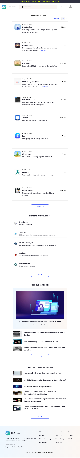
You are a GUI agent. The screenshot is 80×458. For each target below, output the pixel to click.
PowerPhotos (27, 190)
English (8, 447)
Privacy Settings (60, 439)
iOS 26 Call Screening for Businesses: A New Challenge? (45, 380)
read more (43, 50)
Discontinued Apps (45, 439)
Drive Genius (23, 222)
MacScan (22, 253)
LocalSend (26, 172)
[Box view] (63, 18)
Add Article (43, 442)
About (41, 432)
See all (56, 18)
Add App (42, 435)
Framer (25, 136)
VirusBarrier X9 (24, 263)
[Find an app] (20, 7)
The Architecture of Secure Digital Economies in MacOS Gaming (44, 334)
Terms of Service (60, 432)
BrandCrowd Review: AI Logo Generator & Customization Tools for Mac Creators (45, 400)
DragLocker (27, 27)
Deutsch (14, 447)
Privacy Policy (59, 435)
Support (70, 435)
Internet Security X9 (26, 243)
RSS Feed (71, 439)
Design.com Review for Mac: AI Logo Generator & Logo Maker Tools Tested (44, 407)
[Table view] (66, 18)
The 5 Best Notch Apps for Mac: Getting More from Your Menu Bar (44, 349)
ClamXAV (22, 232)
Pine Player (27, 154)
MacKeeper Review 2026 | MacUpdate (38, 387)
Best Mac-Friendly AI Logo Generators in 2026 (41, 342)
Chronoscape (27, 45)
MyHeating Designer (30, 81)
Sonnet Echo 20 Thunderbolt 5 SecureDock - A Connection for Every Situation (41, 393)
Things (25, 118)
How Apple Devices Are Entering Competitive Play (42, 373)
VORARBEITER (28, 100)
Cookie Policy (59, 442)
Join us (56, 1)
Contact (70, 432)
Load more (40, 207)
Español (20, 447)
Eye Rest (26, 63)
